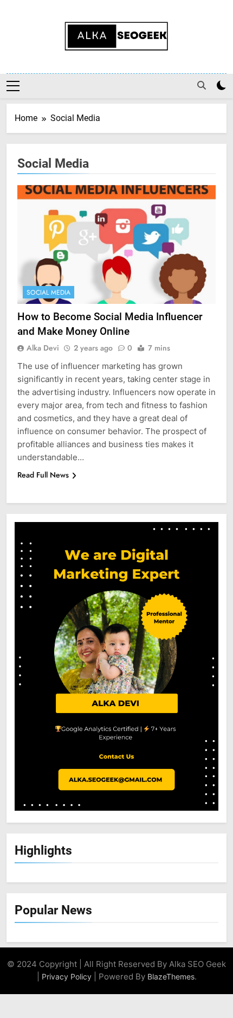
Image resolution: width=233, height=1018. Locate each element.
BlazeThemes (171, 976)
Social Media (48, 292)
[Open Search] (201, 85)
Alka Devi (43, 347)
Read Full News (43, 474)
